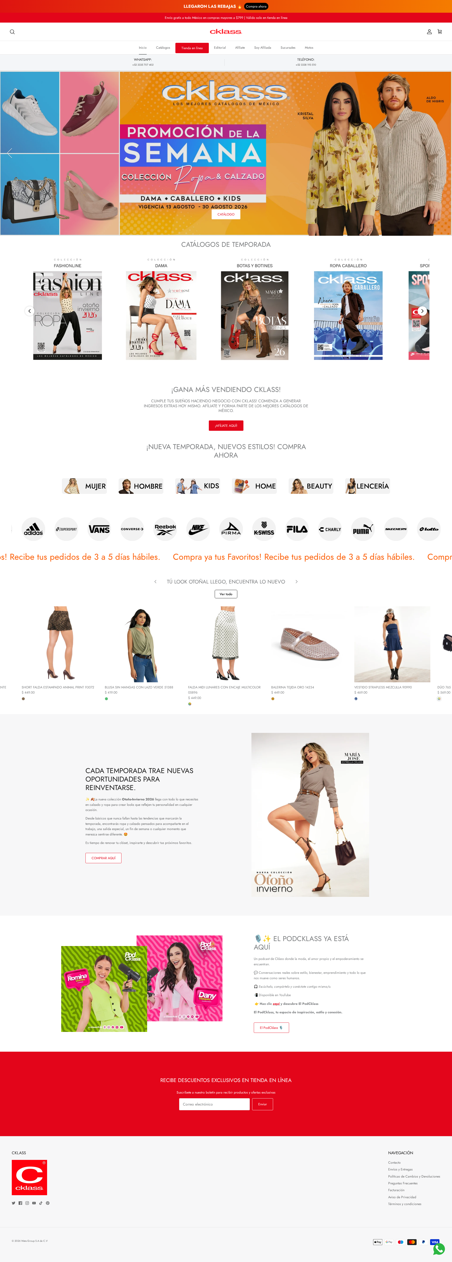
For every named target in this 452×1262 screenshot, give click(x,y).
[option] (226, 153)
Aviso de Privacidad (402, 1197)
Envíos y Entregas (400, 1169)
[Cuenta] (428, 32)
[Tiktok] (41, 1203)
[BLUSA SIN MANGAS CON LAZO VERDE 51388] (143, 644)
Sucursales (288, 47)
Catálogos (163, 47)
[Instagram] (27, 1203)
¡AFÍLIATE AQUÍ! (226, 425)
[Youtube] (34, 1203)
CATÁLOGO (226, 214)
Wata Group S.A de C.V (34, 1241)
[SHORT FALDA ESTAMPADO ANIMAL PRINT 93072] (60, 644)
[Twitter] (13, 1203)
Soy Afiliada (262, 47)
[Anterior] (9, 153)
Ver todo (226, 594)
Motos (309, 47)
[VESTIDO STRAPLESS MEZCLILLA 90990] (392, 644)
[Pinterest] (47, 1203)
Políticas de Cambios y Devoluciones (414, 1176)
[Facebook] (20, 1203)
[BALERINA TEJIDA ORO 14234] (309, 644)
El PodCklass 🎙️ (271, 1027)
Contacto (394, 1162)
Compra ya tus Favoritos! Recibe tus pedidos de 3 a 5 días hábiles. (190, 557)
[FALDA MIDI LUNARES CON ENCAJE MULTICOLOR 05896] (226, 644)
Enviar (262, 1104)
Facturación (396, 1190)
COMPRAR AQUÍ (103, 858)
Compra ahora (256, 6)
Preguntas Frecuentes (403, 1183)
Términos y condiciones (404, 1204)
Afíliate (240, 47)
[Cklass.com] (226, 31)
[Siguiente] (442, 153)
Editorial (220, 47)
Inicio (143, 47)
